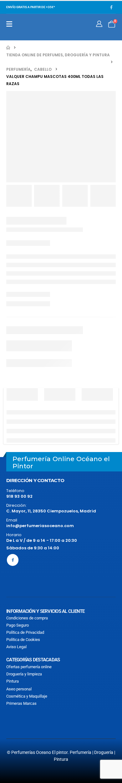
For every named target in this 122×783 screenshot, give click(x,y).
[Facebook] (111, 7)
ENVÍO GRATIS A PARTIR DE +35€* (30, 7)
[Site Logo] (35, 27)
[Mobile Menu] (9, 24)
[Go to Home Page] (8, 47)
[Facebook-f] (12, 560)
